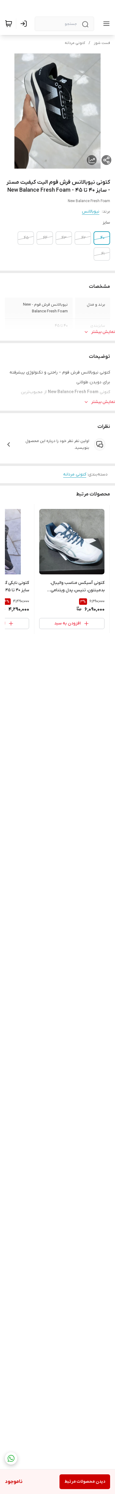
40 (103, 238)
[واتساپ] (11, 1458)
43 (64, 238)
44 (45, 238)
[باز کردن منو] (105, 24)
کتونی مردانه (75, 43)
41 (103, 254)
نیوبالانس (90, 211)
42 (84, 238)
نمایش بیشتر (103, 332)
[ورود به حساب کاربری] (25, 23)
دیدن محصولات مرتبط (84, 1481)
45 (26, 238)
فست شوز (102, 43)
